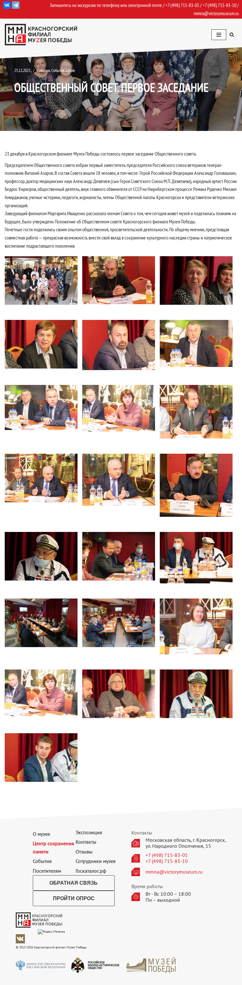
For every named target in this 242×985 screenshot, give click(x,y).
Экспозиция (89, 832)
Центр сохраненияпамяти (53, 847)
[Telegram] (16, 5)
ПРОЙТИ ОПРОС (74, 898)
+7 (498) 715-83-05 (167, 855)
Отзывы (84, 851)
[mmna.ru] (41, 34)
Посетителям (47, 871)
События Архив (63, 70)
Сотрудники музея (96, 861)
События (43, 70)
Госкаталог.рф (91, 871)
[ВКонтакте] (7, 5)
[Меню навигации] (218, 34)
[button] (231, 34)
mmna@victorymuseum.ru (216, 13)
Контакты (86, 842)
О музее (41, 834)
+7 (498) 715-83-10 (167, 861)
